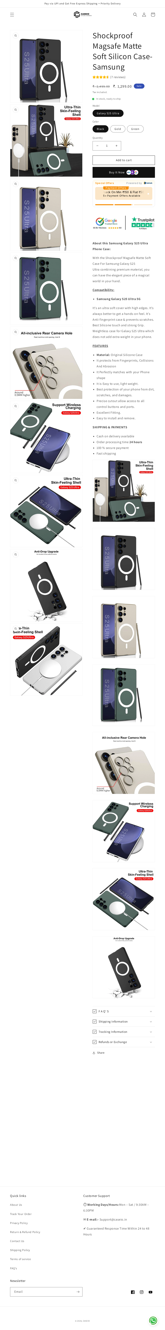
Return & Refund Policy (25, 1232)
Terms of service (20, 1259)
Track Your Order (21, 1214)
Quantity (98, 137)
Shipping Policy (20, 1250)
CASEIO (86, 1321)
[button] (12, 14)
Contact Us (17, 1241)
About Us (16, 1205)
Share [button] (101, 1052)
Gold (117, 129)
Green (135, 129)
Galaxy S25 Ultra (108, 113)
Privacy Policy (19, 1223)
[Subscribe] (77, 1292)
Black (100, 129)
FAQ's (13, 1268)
